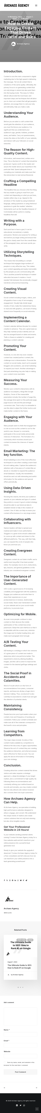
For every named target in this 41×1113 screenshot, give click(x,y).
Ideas (20, 17)
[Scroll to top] (37, 1109)
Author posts (8, 912)
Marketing (13, 17)
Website (7, 1051)
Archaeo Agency (23, 44)
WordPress (21, 940)
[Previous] (10, 1088)
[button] (4, 880)
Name (7, 1030)
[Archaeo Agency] (16, 5)
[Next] (30, 1088)
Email (6, 1041)
